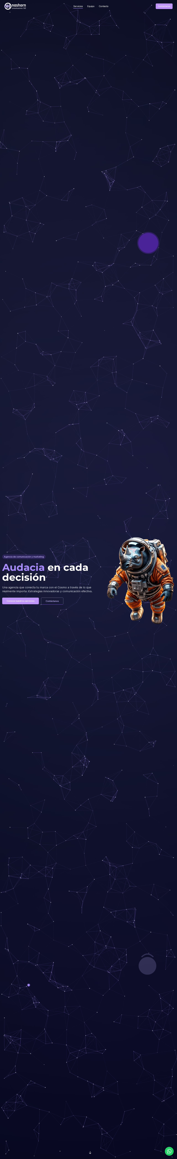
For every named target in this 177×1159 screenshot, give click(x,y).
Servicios (78, 6)
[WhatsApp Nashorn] (169, 1151)
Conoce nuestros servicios (20, 601)
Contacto (103, 6)
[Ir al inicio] (15, 6)
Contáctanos (164, 6)
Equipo (90, 6)
